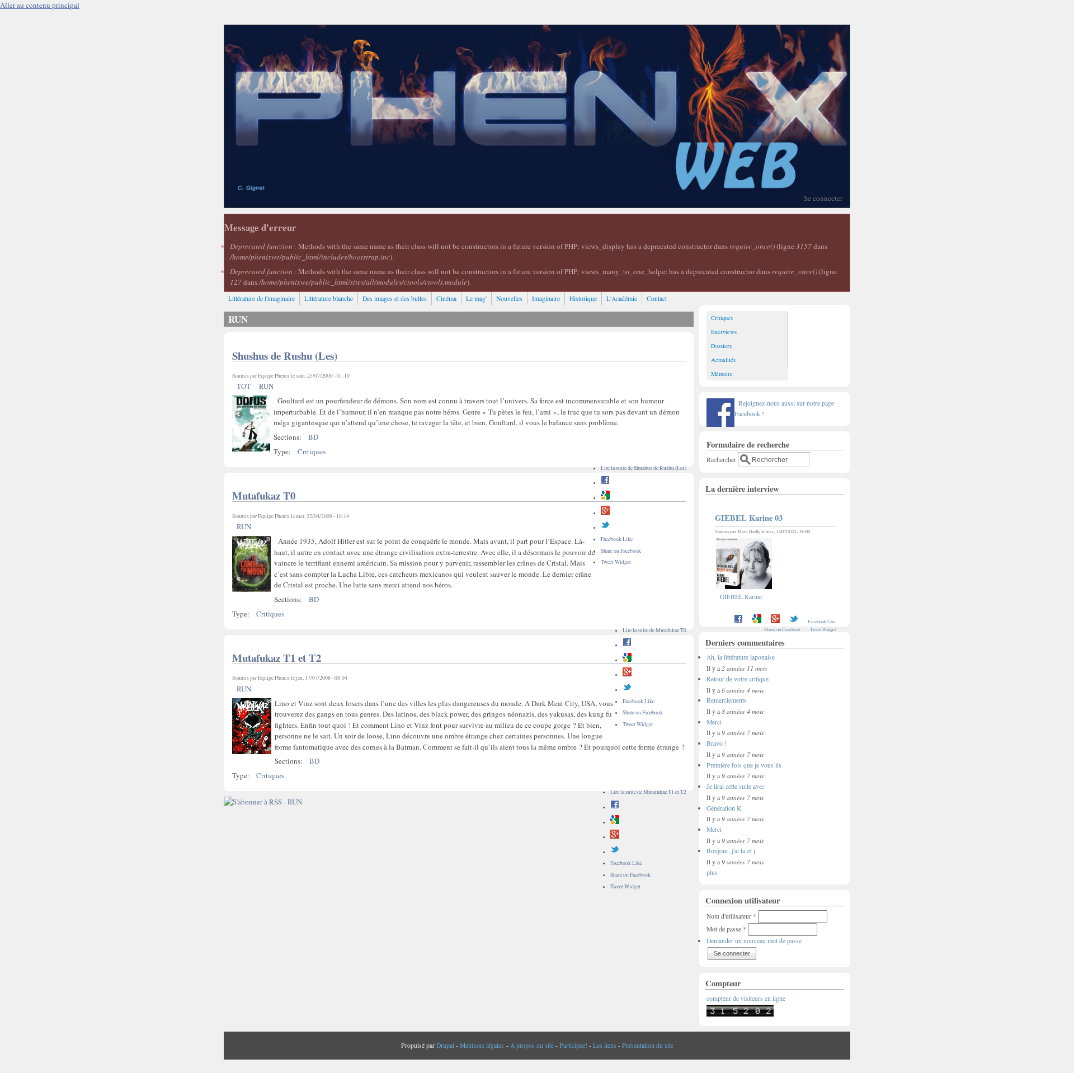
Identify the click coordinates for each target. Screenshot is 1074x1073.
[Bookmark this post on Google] (605, 497)
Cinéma (446, 298)
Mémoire (722, 374)
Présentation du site (647, 1045)
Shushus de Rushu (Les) (284, 355)
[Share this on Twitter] (605, 527)
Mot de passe (726, 929)
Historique (583, 298)
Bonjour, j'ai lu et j (730, 850)
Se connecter (823, 198)
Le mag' (476, 298)
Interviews (724, 332)
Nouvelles (509, 298)
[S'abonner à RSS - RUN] (263, 802)
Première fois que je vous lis (743, 765)
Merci (714, 722)
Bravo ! (716, 743)
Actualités (723, 360)
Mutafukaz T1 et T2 (276, 657)
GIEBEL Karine (741, 596)
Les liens (604, 1045)
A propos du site (532, 1045)
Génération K (723, 808)
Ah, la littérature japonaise (740, 657)
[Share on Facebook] (605, 482)
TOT (244, 386)
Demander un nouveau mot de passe (754, 940)
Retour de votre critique (737, 679)
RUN (266, 386)
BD (313, 437)
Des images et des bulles (394, 298)
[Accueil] (537, 205)
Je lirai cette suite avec (735, 786)
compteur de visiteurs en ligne (745, 998)
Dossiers (721, 346)
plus (712, 872)
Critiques (312, 451)
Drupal (445, 1045)
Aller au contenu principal (39, 5)
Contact (657, 298)
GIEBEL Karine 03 (749, 518)
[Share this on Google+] (605, 512)
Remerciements (726, 700)
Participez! (573, 1045)
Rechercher (722, 459)
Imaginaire (546, 298)
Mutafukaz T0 (263, 495)
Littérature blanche (328, 298)
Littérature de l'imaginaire (261, 298)
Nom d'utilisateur (731, 916)
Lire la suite (643, 468)
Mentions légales (482, 1045)
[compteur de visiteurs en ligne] (740, 1014)
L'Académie (621, 298)
